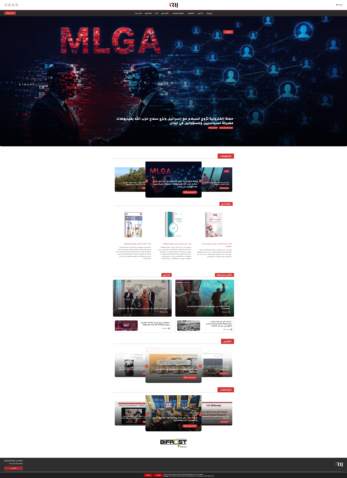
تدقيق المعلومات (178, 13)
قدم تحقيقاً (10, 13)
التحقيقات (191, 13)
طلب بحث (138, 13)
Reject (148, 475)
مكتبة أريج (226, 204)
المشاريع (148, 13)
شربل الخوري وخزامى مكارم (226, 127)
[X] (5, 5)
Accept (158, 475)
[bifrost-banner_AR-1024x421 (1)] (173, 443)
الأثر (156, 13)
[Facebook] (13, 5)
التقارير (228, 341)
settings (166, 476)
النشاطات (226, 390)
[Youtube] (16, 5)
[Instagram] (9, 5)
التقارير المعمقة (224, 275)
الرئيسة (209, 13)
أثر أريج (166, 275)
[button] (146, 181)
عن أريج (200, 13)
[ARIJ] (339, 465)
